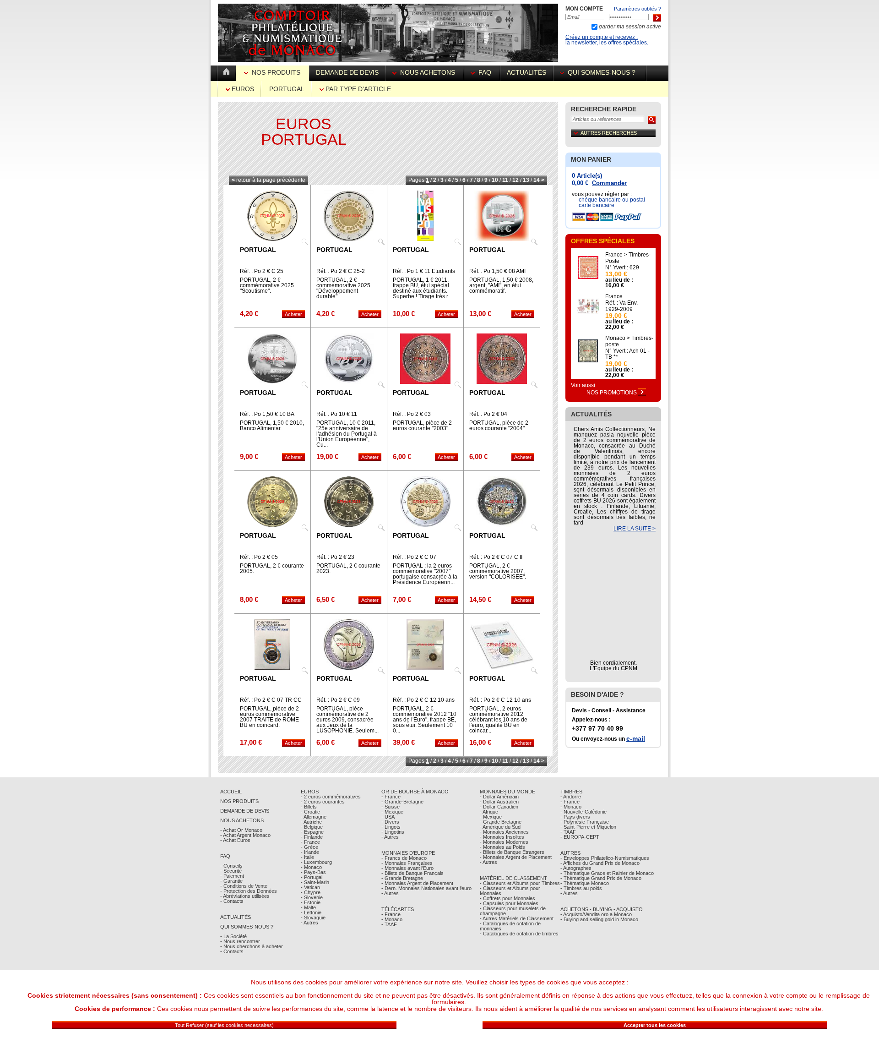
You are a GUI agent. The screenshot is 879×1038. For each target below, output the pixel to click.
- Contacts (232, 901)
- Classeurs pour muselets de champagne (513, 911)
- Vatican (310, 887)
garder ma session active (629, 26)
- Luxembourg (316, 862)
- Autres (309, 922)
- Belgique (312, 827)
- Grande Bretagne (402, 878)
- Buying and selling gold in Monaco (599, 919)
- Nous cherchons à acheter (251, 946)
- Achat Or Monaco (241, 830)
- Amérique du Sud (500, 827)
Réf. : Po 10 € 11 (336, 414)
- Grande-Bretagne (402, 801)
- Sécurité (231, 871)
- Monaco (311, 867)
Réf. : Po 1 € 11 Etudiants (424, 271)
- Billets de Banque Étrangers (512, 852)
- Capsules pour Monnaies (509, 903)
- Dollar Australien (499, 801)
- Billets (309, 806)
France (614, 296)
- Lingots (391, 827)
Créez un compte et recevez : (601, 37)
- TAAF (389, 924)
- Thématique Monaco (584, 883)
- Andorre (570, 796)
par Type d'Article (357, 89)
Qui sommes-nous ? (601, 72)
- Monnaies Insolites (502, 837)
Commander (609, 183)
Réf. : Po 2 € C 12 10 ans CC (500, 703)
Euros (242, 89)
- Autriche (311, 822)
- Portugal (311, 877)
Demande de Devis (244, 811)
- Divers (390, 822)
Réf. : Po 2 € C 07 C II (495, 557)
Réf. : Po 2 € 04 (488, 414)
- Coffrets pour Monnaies (507, 898)
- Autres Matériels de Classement (516, 918)
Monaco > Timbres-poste (629, 341)
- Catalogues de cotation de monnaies (510, 926)
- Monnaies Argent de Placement (417, 883)
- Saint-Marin (315, 882)
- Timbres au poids (581, 888)
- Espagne (312, 832)
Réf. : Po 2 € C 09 (338, 700)
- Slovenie (312, 897)
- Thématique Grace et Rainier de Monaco (607, 873)
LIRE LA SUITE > (634, 528)
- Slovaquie (313, 917)
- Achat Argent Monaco (245, 835)
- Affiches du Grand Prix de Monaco (600, 863)
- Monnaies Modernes (504, 842)
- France (310, 842)
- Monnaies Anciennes (504, 832)
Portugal (286, 89)
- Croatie (310, 811)
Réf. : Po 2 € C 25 (261, 271)
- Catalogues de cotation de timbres (519, 933)
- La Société (233, 936)
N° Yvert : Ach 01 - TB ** (627, 354)
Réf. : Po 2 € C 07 (414, 557)
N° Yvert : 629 (622, 267)
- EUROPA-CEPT (579, 837)
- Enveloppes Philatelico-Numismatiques (604, 858)
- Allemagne (313, 816)
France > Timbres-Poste (628, 257)
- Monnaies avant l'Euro (407, 868)
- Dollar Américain (499, 796)
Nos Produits (276, 72)
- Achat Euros (235, 840)
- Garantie (231, 881)
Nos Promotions (612, 392)
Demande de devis (347, 72)
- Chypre (310, 892)
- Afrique (489, 811)
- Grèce (309, 847)
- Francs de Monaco (404, 858)
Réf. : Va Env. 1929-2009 (621, 306)
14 (536, 180)
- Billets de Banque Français (412, 873)
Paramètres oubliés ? (637, 8)
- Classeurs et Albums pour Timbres (520, 883)
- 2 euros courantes (323, 801)
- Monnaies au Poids (502, 847)
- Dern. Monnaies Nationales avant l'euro (426, 888)
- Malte (308, 907)
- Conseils (231, 866)
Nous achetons (427, 72)
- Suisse (390, 806)
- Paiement (232, 876)
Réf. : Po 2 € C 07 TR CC (271, 700)
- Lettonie (311, 912)
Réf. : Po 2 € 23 (335, 557)
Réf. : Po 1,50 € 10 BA (267, 414)
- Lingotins (392, 832)
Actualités (526, 72)
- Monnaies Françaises (407, 863)
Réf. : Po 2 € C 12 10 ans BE (424, 703)
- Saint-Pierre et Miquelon (588, 827)
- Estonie (310, 902)
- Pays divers (575, 816)
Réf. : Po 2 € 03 (412, 414)
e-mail (635, 738)
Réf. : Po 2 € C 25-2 (340, 271)
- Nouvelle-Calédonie (583, 811)
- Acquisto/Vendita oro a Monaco (596, 914)
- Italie (307, 857)
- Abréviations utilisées (245, 896)
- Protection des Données (248, 891)
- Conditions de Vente (243, 886)
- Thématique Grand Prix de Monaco (600, 878)
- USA (388, 816)
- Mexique (392, 811)
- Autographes (575, 868)
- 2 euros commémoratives (331, 796)
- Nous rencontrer (240, 941)
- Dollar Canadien (499, 806)
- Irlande (310, 852)
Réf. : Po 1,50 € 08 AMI (497, 271)
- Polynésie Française (584, 822)
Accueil (231, 791)
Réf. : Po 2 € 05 (259, 557)
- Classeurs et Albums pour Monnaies (510, 890)
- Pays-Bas (313, 872)
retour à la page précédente (268, 180)
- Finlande (312, 837)
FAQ (485, 72)
